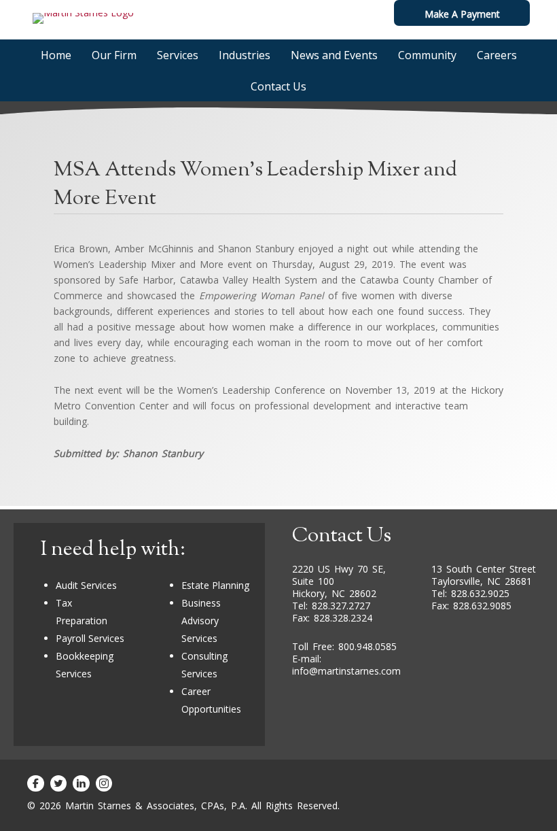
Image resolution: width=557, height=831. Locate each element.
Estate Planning (215, 585)
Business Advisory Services (201, 620)
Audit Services (86, 585)
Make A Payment (462, 13)
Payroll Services (90, 638)
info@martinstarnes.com (346, 670)
